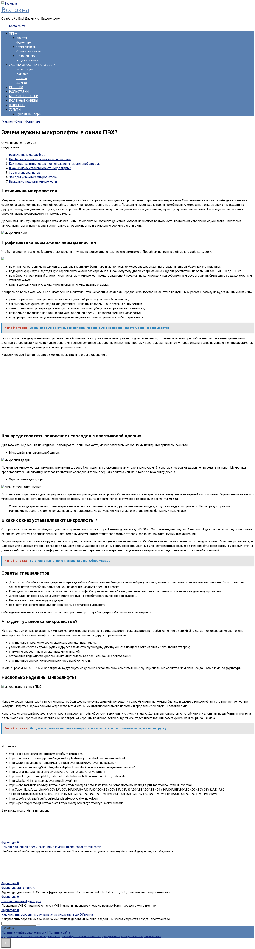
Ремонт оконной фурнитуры (21, 901)
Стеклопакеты (26, 47)
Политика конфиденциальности (23, 932)
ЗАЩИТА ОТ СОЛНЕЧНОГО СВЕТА (32, 65)
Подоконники (25, 56)
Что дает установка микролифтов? (33, 177)
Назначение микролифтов (27, 154)
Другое (21, 82)
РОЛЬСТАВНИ (19, 91)
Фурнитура (23, 42)
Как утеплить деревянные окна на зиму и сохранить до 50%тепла (47, 914)
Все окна (15, 9)
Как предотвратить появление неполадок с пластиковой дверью (55, 163)
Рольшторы (24, 69)
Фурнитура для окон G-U (18, 888)
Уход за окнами (27, 60)
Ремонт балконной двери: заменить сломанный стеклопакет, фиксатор (51, 847)
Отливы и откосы (28, 51)
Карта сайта (17, 26)
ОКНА (13, 33)
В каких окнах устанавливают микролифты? (40, 168)
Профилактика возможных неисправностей (40, 159)
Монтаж (22, 38)
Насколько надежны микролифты (33, 181)
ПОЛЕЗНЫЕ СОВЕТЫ (23, 100)
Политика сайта (59, 932)
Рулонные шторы (28, 114)
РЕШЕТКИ (16, 87)
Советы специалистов (24, 172)
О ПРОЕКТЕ (17, 105)
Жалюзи (22, 74)
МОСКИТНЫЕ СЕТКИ (23, 96)
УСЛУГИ (15, 109)
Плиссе (21, 78)
